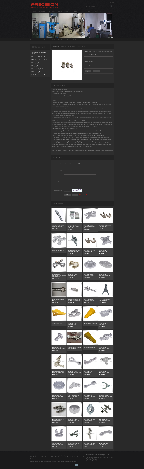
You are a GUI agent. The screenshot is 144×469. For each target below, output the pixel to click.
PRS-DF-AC (55, 228)
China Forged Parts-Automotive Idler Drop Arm (89, 372)
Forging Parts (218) (67, 455)
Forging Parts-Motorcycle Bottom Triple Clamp (73, 396)
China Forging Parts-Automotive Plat (104, 324)
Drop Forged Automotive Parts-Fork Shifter (104, 300)
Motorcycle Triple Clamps (58, 250)
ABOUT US (42, 11)
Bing (75, 461)
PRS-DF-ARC (102, 422)
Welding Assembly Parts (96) (50, 456)
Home (31, 39)
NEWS (88, 11)
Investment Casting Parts (39, 56)
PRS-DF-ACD (87, 398)
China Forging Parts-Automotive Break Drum (73, 420)
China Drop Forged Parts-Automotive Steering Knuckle (58, 372)
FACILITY (75, 11)
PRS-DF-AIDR (87, 374)
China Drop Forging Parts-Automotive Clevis (74, 444)
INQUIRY (88, 71)
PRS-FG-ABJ (87, 229)
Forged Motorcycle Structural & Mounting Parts (74, 348)
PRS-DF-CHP (71, 229)
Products (37, 39)
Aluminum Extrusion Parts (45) (64, 456)
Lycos (45, 461)
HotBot (68, 461)
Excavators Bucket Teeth (89, 347)
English (112, 2)
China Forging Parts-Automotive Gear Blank (57, 396)
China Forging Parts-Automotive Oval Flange (104, 275)
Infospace (63, 461)
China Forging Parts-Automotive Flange (72, 275)
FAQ (82, 11)
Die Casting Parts (37, 71)
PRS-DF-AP (102, 326)
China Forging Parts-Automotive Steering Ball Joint (89, 226)
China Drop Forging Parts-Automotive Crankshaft (74, 251)
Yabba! (72, 461)
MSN (42, 461)
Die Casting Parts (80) (38, 456)
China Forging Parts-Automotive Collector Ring (89, 275)
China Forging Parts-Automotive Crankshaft (89, 300)
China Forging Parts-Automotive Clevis (72, 324)
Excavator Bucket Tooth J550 (90, 323)
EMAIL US (96, 71)
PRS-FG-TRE (55, 302)
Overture (49, 461)
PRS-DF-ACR (55, 278)
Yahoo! (36, 461)
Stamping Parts (36, 62)
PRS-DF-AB (86, 422)
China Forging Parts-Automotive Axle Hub (104, 372)
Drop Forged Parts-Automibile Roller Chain (104, 420)
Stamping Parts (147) (57, 455)
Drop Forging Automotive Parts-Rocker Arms (58, 420)
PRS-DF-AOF (102, 277)
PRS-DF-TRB (71, 302)
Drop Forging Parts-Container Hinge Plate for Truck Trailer (73, 226)
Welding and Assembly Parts (40, 59)
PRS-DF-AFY (55, 446)
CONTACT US (97, 11)
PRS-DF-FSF (102, 398)
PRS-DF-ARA (55, 422)
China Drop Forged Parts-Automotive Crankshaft (89, 444)
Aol (39, 461)
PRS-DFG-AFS (102, 302)
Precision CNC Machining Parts (39, 53)
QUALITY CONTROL (63, 11)
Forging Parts (44, 39)
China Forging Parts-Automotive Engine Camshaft (59, 348)
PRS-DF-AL (101, 446)
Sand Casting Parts (37, 68)
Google (32, 461)
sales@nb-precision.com (95, 460)
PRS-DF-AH (102, 374)
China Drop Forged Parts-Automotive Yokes (89, 251)
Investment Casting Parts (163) (44, 455)
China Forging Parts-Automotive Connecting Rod (74, 372)
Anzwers (54, 461)
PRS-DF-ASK (55, 374)
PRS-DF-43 (86, 446)
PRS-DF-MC (71, 398)
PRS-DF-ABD (71, 422)
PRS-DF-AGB (55, 398)
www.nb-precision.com (95, 462)
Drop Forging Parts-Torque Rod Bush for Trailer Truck (74, 300)
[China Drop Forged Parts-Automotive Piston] (67, 79)
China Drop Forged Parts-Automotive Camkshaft (58, 226)
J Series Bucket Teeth (57, 323)
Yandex (58, 461)
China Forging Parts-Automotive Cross (104, 251)
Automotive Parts (52, 39)
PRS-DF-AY (101, 228)
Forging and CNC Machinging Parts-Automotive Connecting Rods (59, 275)
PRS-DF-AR (102, 350)
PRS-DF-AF (70, 277)
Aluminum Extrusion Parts (39, 74)
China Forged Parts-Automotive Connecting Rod (90, 396)
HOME (34, 11)
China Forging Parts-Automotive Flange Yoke (57, 444)
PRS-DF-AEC (55, 350)
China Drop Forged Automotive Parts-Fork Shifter (105, 396)
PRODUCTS (51, 11)
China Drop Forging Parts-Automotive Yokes (105, 226)
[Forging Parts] (59, 222)
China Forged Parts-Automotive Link (103, 444)
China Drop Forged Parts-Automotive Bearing (89, 420)
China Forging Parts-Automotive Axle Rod (104, 348)
